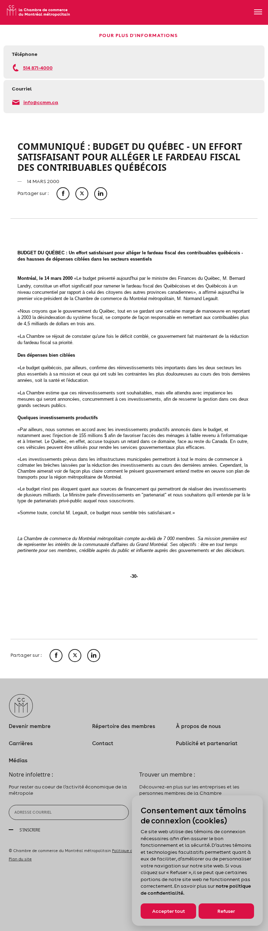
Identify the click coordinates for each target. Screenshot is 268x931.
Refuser (226, 911)
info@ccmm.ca (40, 102)
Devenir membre (30, 726)
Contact (102, 743)
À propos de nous (198, 726)
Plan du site (20, 859)
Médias (18, 760)
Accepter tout (168, 911)
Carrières (21, 743)
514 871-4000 (38, 67)
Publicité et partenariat (207, 743)
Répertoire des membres (123, 726)
